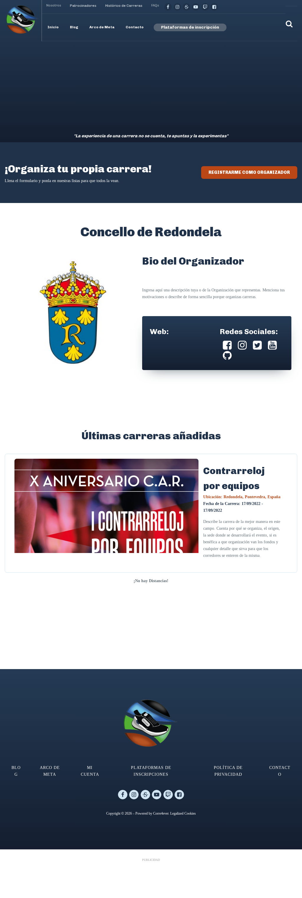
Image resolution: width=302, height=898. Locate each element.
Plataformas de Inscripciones (151, 770)
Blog (16, 770)
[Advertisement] (151, 85)
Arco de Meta (50, 770)
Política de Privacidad (228, 770)
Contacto (279, 770)
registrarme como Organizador (249, 172)
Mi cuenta (90, 770)
